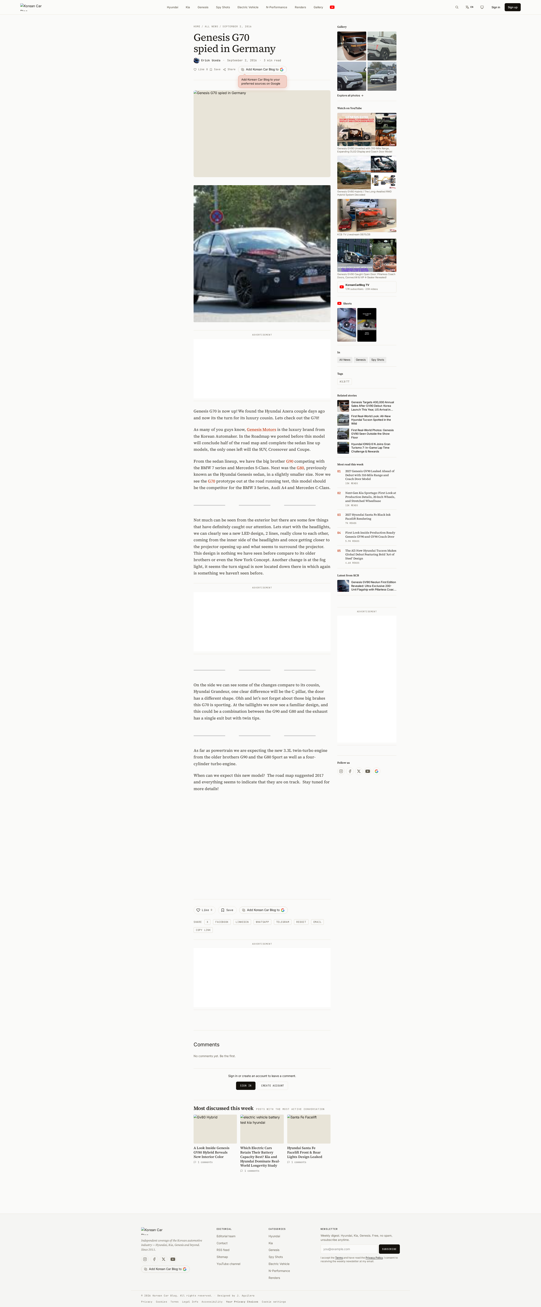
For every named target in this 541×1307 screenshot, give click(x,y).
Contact (222, 1243)
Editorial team (226, 1236)
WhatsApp (262, 922)
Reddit (301, 922)
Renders (300, 7)
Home (197, 26)
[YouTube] (368, 771)
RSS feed (223, 1250)
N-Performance (276, 7)
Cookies (161, 1301)
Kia (188, 7)
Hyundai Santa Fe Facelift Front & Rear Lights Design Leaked (304, 1152)
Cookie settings (274, 1301)
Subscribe (389, 1249)
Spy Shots (223, 7)
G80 (300, 467)
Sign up (513, 7)
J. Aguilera (246, 1295)
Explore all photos (350, 95)
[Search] (457, 7)
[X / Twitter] (359, 771)
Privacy (147, 1301)
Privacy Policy (374, 1257)
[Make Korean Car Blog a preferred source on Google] (376, 771)
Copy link (203, 930)
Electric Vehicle (248, 7)
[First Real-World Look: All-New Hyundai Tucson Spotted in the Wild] (381, 46)
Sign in (496, 7)
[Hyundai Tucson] (381, 76)
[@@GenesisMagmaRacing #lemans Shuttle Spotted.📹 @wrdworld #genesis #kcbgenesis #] (366, 325)
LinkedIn (242, 922)
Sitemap (222, 1257)
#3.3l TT (345, 381)
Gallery (318, 7)
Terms (339, 1257)
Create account (272, 1085)
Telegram (282, 922)
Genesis (203, 7)
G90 (289, 461)
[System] (482, 7)
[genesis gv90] (351, 46)
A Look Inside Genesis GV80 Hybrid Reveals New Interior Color (212, 1152)
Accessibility (212, 1301)
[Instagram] (341, 771)
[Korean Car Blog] (34, 7)
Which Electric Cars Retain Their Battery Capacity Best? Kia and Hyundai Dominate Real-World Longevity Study (260, 1156)
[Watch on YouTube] (332, 7)
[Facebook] (350, 771)
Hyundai (172, 7)
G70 (211, 481)
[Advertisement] (262, 368)
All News (212, 26)
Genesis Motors (261, 429)
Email (317, 922)
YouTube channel (228, 1264)
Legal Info (190, 1301)
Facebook (221, 922)
